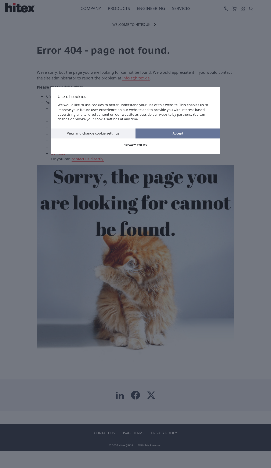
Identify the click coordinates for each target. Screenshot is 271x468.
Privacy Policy (135, 145)
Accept (178, 133)
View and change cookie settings (93, 133)
